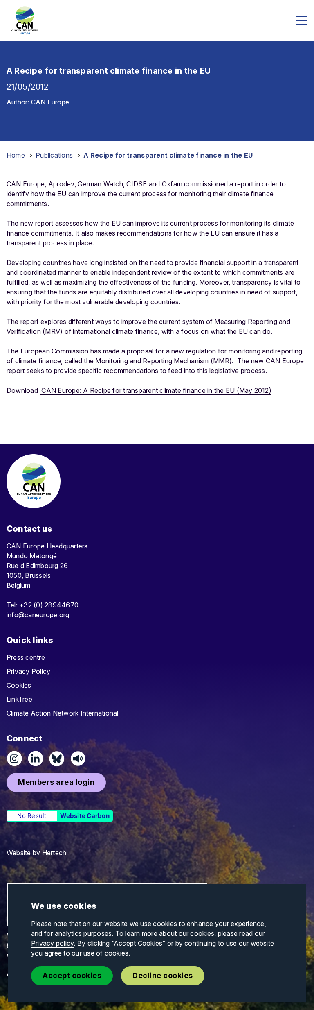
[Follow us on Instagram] (14, 758)
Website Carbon (85, 816)
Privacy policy (52, 943)
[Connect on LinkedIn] (35, 758)
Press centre (26, 657)
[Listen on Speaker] (78, 758)
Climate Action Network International (63, 713)
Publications (54, 155)
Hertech (54, 853)
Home (16, 155)
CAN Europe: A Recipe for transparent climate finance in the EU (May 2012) (155, 390)
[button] (56, 782)
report (244, 184)
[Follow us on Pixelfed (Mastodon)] (57, 758)
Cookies (19, 685)
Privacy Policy (28, 671)
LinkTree (19, 699)
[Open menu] (301, 20)
